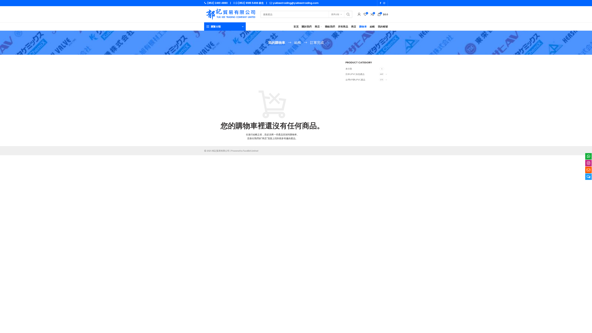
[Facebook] (380, 3)
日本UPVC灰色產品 (354, 74)
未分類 (348, 68)
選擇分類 (335, 14)
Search (348, 14)
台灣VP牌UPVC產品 (355, 79)
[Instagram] (384, 3)
